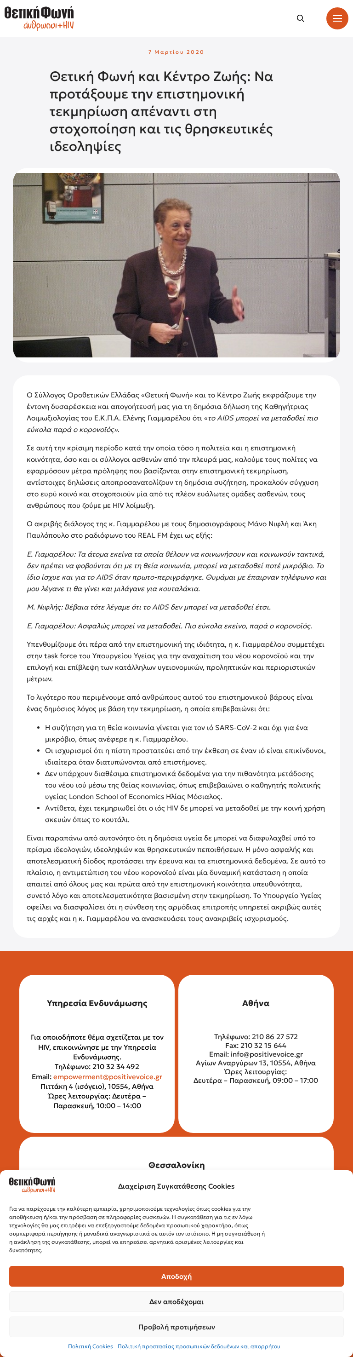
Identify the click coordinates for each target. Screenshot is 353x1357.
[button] (301, 18)
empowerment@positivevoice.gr (107, 1076)
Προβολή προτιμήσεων (176, 1326)
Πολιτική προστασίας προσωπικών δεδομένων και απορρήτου (199, 1346)
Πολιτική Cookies (90, 1346)
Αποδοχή (176, 1276)
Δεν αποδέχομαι (176, 1301)
